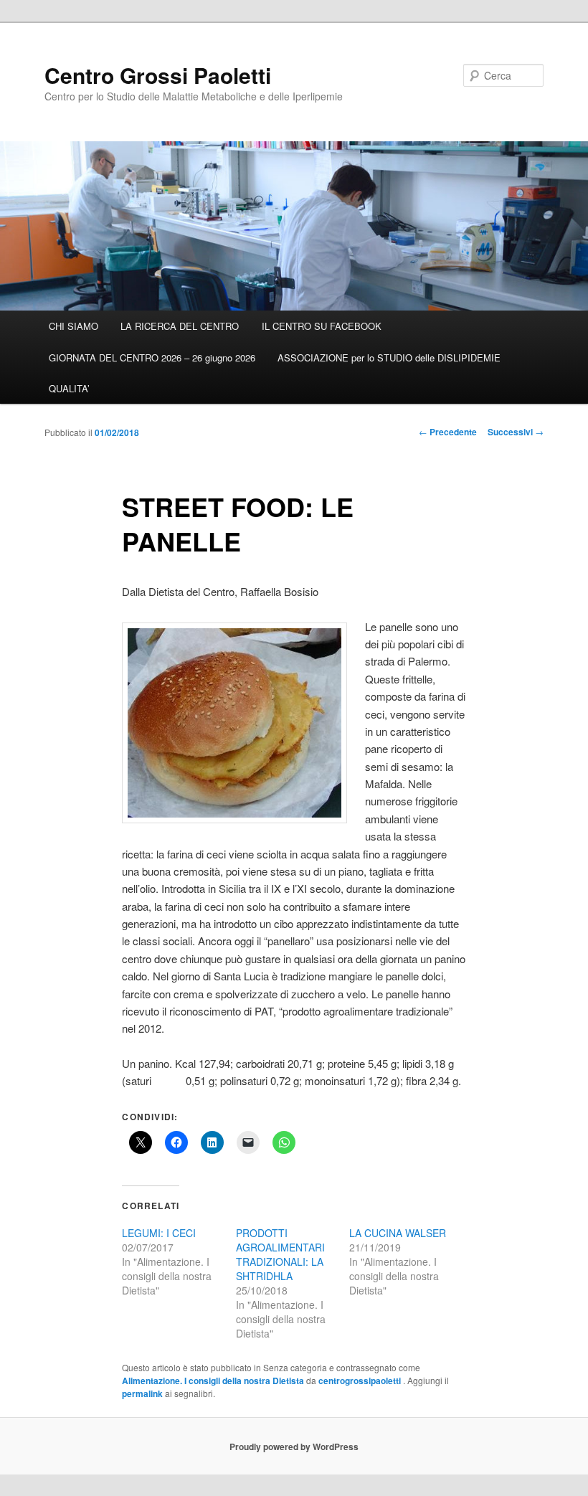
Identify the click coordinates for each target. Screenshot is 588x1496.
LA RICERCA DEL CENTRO (179, 326)
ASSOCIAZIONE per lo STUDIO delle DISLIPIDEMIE (389, 357)
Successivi (516, 431)
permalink (142, 1393)
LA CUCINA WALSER (397, 1233)
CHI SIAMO (73, 326)
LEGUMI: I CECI (159, 1233)
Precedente (448, 431)
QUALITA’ (69, 388)
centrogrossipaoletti (360, 1380)
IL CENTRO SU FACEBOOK (321, 326)
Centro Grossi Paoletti (157, 75)
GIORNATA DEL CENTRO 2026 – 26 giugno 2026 (152, 357)
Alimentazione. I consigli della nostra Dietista (213, 1380)
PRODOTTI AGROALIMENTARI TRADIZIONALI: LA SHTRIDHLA (280, 1254)
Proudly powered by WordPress (294, 1446)
